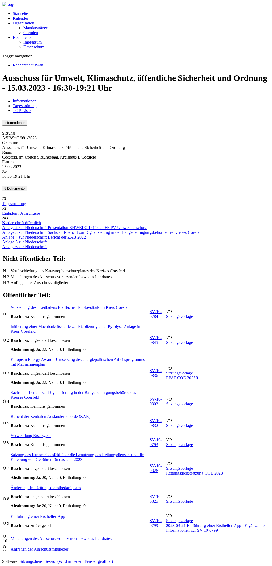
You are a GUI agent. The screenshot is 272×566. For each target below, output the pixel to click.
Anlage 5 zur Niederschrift (24, 242)
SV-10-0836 (156, 373)
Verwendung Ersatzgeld (31, 435)
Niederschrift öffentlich (21, 222)
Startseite (20, 13)
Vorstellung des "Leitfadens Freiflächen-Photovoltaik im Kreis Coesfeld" (72, 307)
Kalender (20, 18)
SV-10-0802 (156, 401)
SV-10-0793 (156, 442)
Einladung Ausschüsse (21, 213)
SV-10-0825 (156, 498)
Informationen (24, 101)
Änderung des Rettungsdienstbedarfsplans (46, 487)
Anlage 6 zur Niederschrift (24, 246)
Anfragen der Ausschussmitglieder (39, 549)
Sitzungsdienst (66, 561)
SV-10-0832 (156, 423)
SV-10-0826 (156, 468)
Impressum (32, 42)
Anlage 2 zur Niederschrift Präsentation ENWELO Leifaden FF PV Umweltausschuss (74, 227)
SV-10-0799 (156, 523)
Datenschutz (33, 47)
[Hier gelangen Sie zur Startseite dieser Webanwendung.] (8, 4)
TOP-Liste (22, 110)
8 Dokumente (14, 188)
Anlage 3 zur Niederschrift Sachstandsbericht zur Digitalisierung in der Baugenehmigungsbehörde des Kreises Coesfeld (102, 232)
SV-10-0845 (156, 340)
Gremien (30, 32)
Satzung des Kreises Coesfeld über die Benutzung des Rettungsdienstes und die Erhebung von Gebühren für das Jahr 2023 (77, 457)
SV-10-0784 (156, 314)
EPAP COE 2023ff (182, 378)
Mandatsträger (35, 28)
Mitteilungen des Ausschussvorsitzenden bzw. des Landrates (61, 538)
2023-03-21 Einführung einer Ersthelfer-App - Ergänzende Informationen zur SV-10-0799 (215, 527)
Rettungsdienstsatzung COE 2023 (194, 473)
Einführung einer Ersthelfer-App (38, 516)
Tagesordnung (25, 105)
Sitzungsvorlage (179, 316)
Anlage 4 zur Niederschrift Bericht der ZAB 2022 (44, 237)
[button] (23, 23)
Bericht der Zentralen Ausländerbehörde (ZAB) (50, 416)
